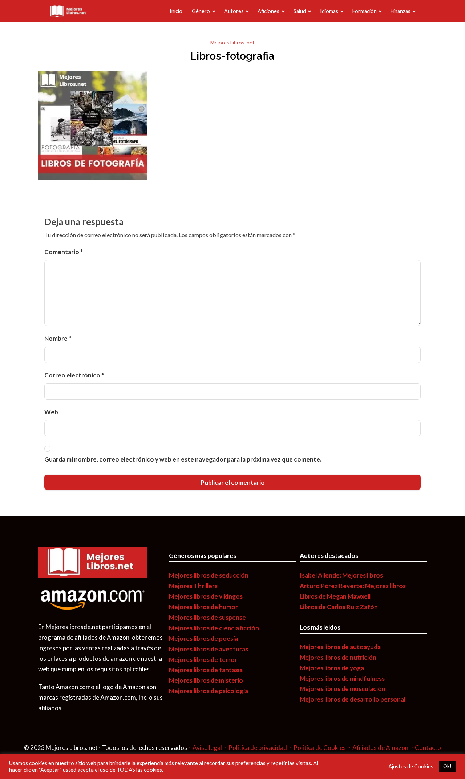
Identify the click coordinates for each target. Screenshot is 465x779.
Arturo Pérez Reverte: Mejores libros (353, 586)
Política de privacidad (258, 747)
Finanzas (401, 11)
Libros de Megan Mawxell (335, 596)
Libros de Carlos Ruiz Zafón (339, 607)
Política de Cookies (320, 747)
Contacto (428, 747)
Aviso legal (207, 747)
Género (201, 11)
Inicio (176, 11)
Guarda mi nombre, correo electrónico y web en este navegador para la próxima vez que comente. (183, 459)
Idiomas (329, 11)
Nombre (57, 338)
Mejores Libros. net (232, 42)
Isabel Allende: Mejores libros (341, 575)
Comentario (63, 252)
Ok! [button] (447, 766)
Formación (364, 11)
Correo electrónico (74, 375)
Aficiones (268, 11)
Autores (234, 11)
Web (51, 412)
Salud (300, 11)
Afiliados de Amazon (380, 747)
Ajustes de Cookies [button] (410, 766)
